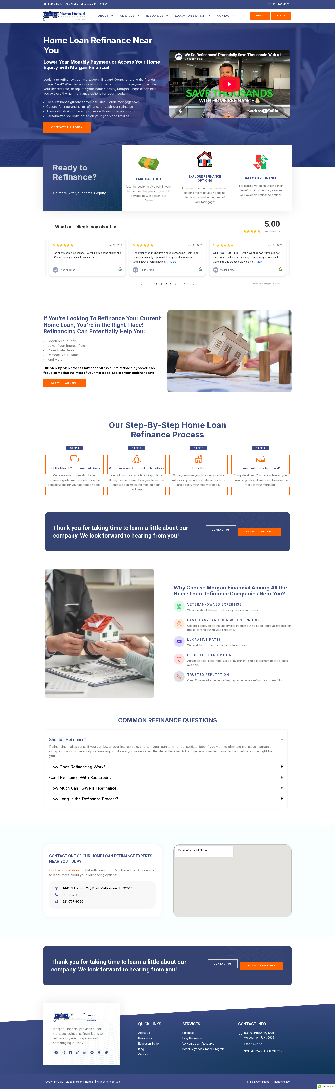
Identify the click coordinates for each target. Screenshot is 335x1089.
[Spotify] (92, 1052)
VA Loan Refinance (261, 178)
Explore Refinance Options (204, 178)
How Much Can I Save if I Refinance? (83, 788)
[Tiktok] (77, 1052)
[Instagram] (63, 1052)
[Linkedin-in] (84, 1052)
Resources (154, 15)
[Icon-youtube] (99, 1052)
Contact (224, 15)
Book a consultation (64, 870)
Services (127, 15)
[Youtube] (56, 1052)
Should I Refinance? (67, 739)
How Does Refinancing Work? (77, 767)
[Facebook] (70, 1052)
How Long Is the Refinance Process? (83, 799)
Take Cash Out (149, 179)
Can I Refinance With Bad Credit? (80, 777)
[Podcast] (106, 1052)
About (103, 15)
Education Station (190, 15)
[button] (166, 739)
